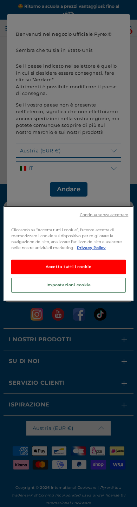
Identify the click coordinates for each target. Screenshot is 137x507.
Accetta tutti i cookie (69, 266)
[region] (69, 253)
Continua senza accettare (104, 214)
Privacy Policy (91, 247)
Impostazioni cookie (68, 284)
